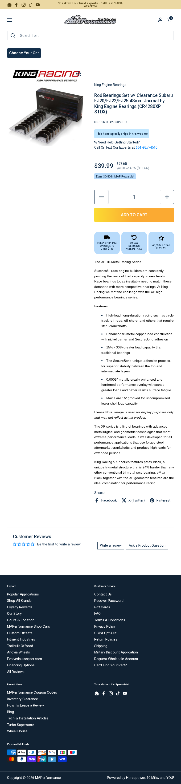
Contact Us (103, 594)
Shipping (100, 646)
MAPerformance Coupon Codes (32, 692)
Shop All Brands (19, 601)
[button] (169, 20)
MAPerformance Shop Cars (28, 626)
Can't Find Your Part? (110, 665)
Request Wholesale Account (116, 659)
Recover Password (108, 601)
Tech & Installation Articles (28, 718)
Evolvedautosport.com (24, 659)
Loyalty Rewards (20, 607)
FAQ (97, 613)
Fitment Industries (21, 639)
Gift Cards (102, 607)
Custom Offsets (20, 633)
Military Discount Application (116, 652)
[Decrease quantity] (101, 197)
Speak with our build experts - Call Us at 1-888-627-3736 (90, 5)
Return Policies (105, 639)
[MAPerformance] (90, 20)
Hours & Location (20, 620)
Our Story (14, 613)
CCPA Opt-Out (105, 633)
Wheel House (17, 731)
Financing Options (21, 665)
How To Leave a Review (25, 705)
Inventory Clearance (22, 699)
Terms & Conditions (109, 620)
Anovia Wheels (18, 652)
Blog (10, 712)
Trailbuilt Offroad (20, 646)
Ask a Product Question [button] (147, 545)
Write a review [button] (111, 545)
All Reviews (16, 672)
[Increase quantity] (167, 197)
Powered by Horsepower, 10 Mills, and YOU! (140, 778)
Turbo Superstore (20, 725)
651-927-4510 (146, 147)
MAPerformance (48, 778)
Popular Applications (23, 594)
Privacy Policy (104, 626)
